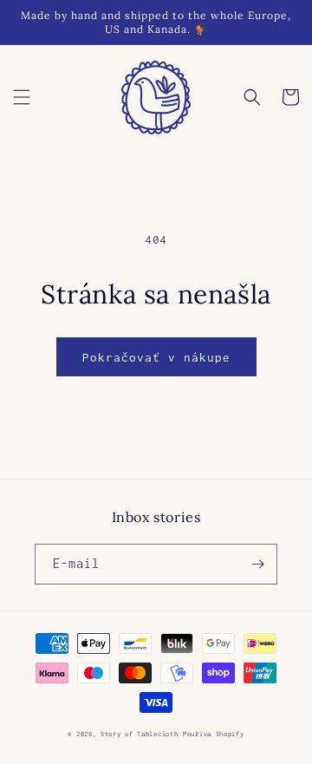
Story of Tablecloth (139, 734)
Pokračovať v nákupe (156, 357)
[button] (22, 97)
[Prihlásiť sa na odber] (257, 564)
